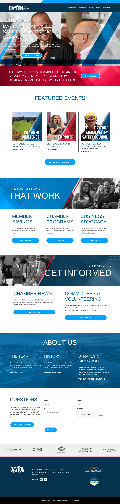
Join (94, 2)
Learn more (25, 240)
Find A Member (90, 76)
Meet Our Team (16, 372)
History (52, 356)
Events (88, 2)
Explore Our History (53, 372)
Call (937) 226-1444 (22, 424)
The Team (19, 356)
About (97, 8)
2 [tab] (17, 64)
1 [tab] (13, 64)
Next (115, 37)
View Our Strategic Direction (91, 379)
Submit (50, 430)
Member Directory (77, 2)
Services (82, 8)
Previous (4, 37)
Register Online (17, 150)
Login (100, 2)
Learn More (31, 55)
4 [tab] (25, 64)
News (91, 8)
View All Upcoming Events (60, 162)
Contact (106, 8)
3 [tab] (21, 64)
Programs (72, 8)
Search (106, 2)
